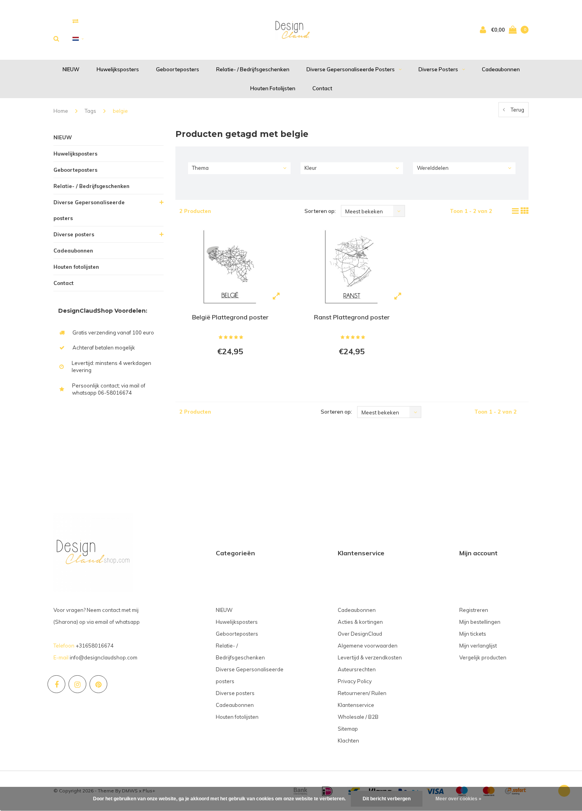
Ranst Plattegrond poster (352, 317)
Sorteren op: (320, 211)
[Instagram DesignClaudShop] (77, 684)
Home (60, 111)
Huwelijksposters (118, 69)
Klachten (348, 740)
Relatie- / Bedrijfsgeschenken (252, 69)
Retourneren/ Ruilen (362, 693)
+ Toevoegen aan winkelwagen (229, 373)
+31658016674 (95, 645)
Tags (90, 111)
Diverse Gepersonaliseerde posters (350, 69)
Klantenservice (356, 705)
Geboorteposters (177, 69)
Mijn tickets (472, 634)
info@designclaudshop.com (103, 657)
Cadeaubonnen (501, 69)
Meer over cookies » (458, 799)
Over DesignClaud (360, 634)
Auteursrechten (357, 669)
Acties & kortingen (360, 622)
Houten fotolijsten (272, 88)
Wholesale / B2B (358, 717)
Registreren (473, 610)
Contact (322, 88)
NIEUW (71, 69)
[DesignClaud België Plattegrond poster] (230, 266)
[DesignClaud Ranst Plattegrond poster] (352, 266)
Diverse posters (438, 69)
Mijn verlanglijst (478, 645)
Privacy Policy (355, 681)
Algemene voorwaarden (368, 645)
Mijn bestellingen (479, 622)
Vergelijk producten (482, 657)
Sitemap (348, 729)
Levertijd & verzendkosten (370, 657)
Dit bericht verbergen (387, 799)
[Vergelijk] (75, 21)
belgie (120, 111)
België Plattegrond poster (230, 317)
